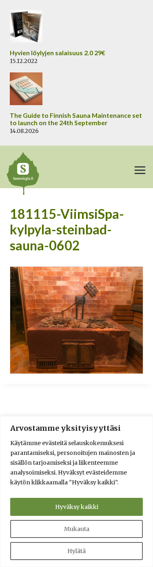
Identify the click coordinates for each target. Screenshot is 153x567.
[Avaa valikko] (139, 170)
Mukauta (76, 529)
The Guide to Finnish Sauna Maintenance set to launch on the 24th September (76, 119)
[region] (76, 491)
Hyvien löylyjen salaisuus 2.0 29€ (57, 52)
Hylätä (76, 551)
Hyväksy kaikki (76, 507)
